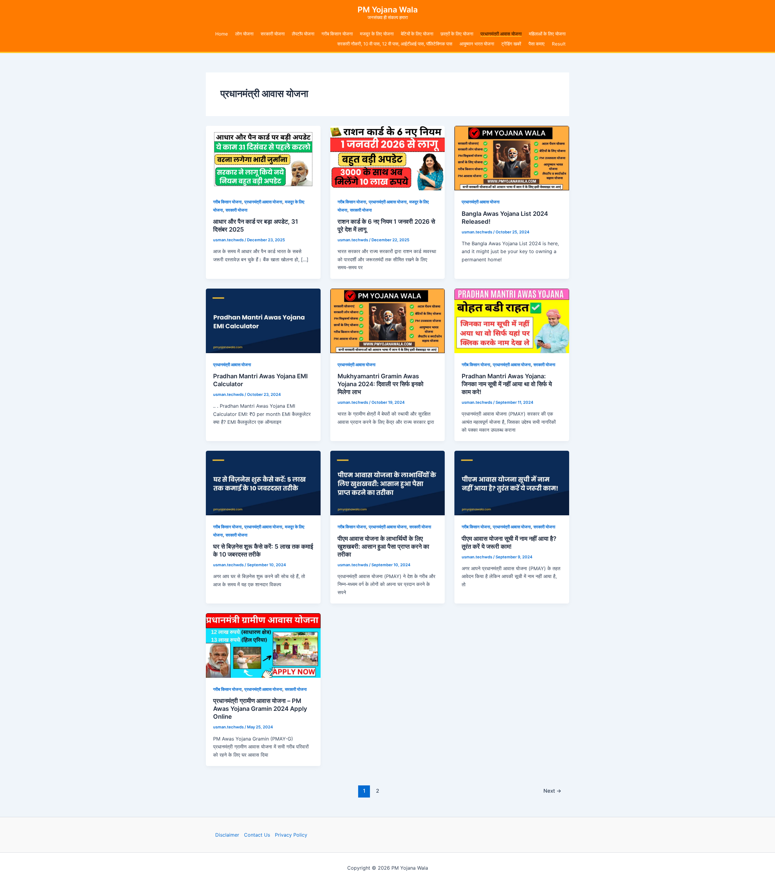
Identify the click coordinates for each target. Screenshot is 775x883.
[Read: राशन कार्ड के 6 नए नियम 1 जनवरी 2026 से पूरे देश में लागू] (387, 158)
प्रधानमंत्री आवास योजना (501, 34)
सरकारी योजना (273, 34)
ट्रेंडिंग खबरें (511, 44)
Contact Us (257, 835)
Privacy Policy (291, 835)
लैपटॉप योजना (303, 34)
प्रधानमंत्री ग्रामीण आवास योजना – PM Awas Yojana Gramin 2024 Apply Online (260, 708)
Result (559, 44)
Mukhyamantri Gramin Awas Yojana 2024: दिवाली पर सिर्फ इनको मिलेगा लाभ (381, 384)
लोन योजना (244, 34)
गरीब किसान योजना (337, 34)
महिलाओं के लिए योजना (547, 34)
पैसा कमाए (537, 44)
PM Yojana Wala (388, 9)
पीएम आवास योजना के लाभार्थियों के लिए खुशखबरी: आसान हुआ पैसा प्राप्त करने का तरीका (383, 546)
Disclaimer (227, 835)
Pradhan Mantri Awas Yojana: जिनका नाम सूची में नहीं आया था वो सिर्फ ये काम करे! (507, 384)
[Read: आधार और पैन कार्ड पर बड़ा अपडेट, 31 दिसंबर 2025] (263, 158)
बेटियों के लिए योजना (417, 34)
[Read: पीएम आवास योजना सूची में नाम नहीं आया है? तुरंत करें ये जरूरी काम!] (511, 483)
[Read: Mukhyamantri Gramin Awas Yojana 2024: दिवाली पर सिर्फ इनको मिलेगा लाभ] (387, 320)
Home (221, 34)
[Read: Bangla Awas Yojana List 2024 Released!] (511, 158)
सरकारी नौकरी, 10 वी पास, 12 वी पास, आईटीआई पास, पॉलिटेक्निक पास (394, 44)
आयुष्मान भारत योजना (477, 44)
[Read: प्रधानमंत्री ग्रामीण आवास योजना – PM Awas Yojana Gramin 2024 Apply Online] (263, 645)
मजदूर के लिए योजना (377, 34)
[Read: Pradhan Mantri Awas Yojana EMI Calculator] (263, 320)
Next (552, 791)
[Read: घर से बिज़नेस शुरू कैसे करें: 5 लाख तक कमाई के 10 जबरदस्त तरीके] (263, 483)
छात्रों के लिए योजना (456, 34)
